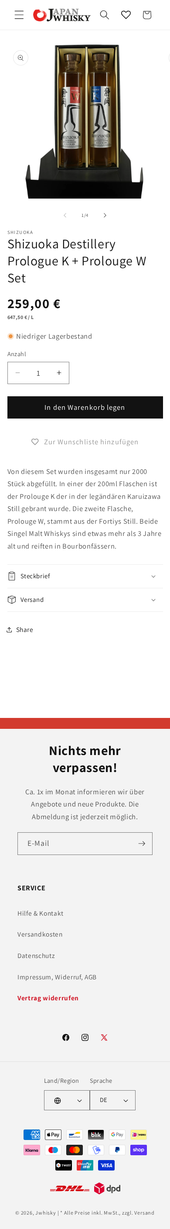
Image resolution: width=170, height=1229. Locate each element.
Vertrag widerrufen (48, 997)
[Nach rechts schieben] (105, 215)
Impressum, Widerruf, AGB (57, 976)
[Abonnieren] (141, 843)
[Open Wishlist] (126, 14)
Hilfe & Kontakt (40, 913)
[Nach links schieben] (65, 215)
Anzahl (17, 354)
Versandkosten (40, 934)
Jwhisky (45, 1212)
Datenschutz (35, 955)
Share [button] (25, 629)
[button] (19, 14)
